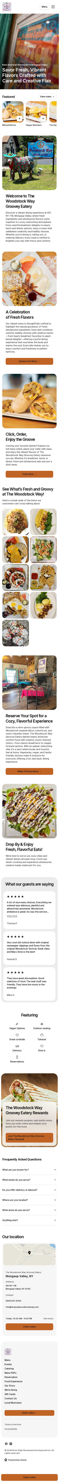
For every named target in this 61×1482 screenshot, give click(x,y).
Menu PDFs (10, 1372)
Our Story (10, 1385)
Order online (29, 1326)
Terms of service (13, 1424)
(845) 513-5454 (13, 1301)
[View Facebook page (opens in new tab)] (6, 1443)
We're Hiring (11, 1389)
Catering (9, 1368)
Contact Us (11, 1398)
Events (8, 1364)
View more (12, 916)
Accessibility (11, 1429)
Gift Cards (10, 1394)
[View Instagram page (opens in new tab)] (10, 1443)
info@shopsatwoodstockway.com (22, 1308)
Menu (44, 6)
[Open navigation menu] (53, 7)
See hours (48, 1318)
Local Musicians (13, 1402)
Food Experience (13, 1381)
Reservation (11, 1377)
